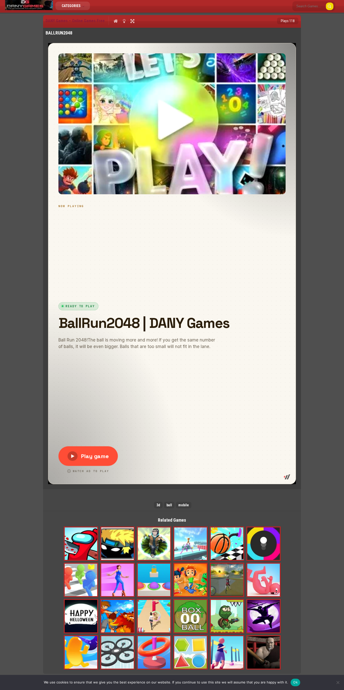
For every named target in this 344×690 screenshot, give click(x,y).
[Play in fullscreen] (132, 21)
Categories (71, 6)
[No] (337, 682)
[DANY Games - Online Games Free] (29, 9)
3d (158, 505)
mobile (183, 505)
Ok (295, 682)
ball (169, 505)
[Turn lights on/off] (124, 21)
